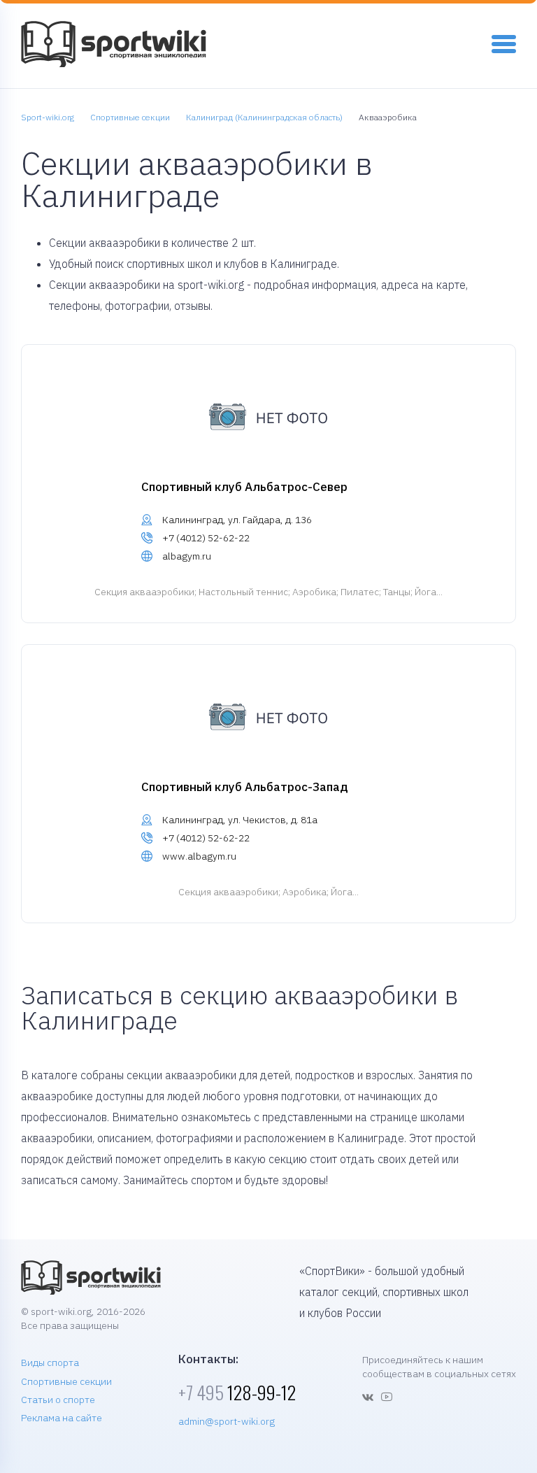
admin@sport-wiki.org (226, 1421)
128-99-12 (237, 1392)
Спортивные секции (66, 1381)
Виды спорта (50, 1362)
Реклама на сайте (61, 1417)
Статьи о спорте (58, 1399)
